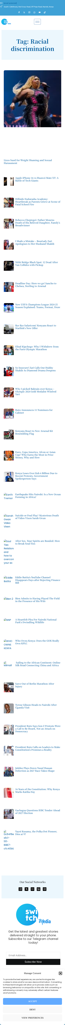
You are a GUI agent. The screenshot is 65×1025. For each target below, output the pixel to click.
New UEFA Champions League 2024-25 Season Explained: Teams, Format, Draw (37, 306)
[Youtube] (41, 12)
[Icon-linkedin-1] (38, 889)
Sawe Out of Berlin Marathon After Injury (34, 685)
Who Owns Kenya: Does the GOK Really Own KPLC (37, 642)
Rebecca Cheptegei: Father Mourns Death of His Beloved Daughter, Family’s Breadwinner (37, 222)
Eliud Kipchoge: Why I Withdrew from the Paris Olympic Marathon (37, 348)
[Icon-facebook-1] (20, 889)
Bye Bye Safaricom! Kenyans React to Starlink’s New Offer (35, 327)
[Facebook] (20, 12)
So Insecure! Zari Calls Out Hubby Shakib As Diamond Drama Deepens (35, 369)
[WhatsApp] (36, 12)
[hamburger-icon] (37, 22)
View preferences (33, 1017)
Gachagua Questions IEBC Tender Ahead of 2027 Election (37, 811)
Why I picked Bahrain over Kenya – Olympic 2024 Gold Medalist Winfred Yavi (35, 391)
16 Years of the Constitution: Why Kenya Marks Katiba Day (37, 790)
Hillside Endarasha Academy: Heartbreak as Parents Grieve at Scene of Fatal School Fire (37, 201)
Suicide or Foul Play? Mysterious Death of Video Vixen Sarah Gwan (37, 517)
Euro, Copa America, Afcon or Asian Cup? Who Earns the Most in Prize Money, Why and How (35, 454)
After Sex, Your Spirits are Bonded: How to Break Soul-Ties (37, 542)
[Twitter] (25, 12)
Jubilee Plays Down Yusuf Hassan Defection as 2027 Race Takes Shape (35, 769)
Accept (32, 1001)
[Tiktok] (46, 12)
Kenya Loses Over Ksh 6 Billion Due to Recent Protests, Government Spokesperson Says (36, 476)
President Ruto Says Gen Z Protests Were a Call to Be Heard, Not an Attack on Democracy (37, 728)
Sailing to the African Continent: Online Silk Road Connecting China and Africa (37, 664)
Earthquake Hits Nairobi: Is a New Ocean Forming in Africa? (38, 495)
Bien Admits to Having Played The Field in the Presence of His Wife (37, 600)
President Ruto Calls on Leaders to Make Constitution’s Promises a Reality (37, 748)
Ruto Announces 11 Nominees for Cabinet (34, 411)
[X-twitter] (26, 889)
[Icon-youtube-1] (32, 889)
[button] (60, 973)
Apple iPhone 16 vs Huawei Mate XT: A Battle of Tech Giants (36, 179)
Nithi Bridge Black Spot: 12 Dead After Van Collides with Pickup (36, 263)
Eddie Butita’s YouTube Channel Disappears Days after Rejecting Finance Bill (37, 580)
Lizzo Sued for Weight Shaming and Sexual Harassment (28, 162)
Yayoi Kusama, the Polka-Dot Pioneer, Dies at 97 (36, 833)
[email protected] (10, 3)
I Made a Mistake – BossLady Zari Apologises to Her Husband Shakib (34, 242)
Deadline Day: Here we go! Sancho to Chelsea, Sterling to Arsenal (35, 285)
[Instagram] (30, 12)
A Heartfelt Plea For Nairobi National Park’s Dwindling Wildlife (36, 621)
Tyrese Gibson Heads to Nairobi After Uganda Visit (36, 706)
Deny (32, 1009)
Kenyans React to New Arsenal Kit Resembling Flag (34, 432)
